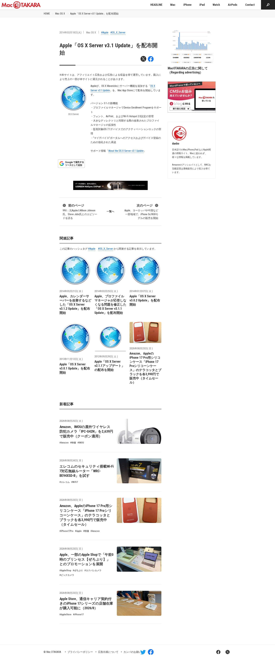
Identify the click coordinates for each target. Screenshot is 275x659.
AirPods (232, 4)
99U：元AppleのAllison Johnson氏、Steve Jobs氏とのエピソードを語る (80, 212)
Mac (172, 4)
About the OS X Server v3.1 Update (126, 150)
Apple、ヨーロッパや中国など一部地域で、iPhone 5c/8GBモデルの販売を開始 (141, 212)
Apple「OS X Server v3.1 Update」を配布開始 (94, 13)
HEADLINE (156, 4)
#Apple (104, 32)
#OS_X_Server (117, 32)
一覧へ (110, 211)
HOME (47, 13)
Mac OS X (60, 13)
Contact (250, 4)
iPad (202, 4)
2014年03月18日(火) (70, 32)
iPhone (187, 4)
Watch (216, 4)
